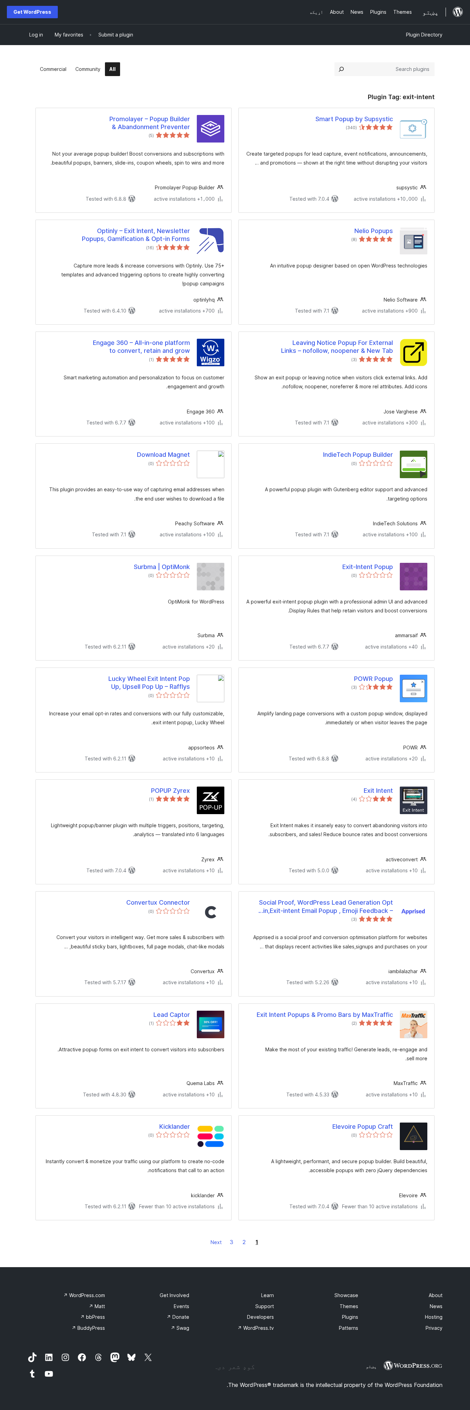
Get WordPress (32, 12)
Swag (180, 1328)
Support (264, 1306)
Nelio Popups (373, 230)
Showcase (346, 1295)
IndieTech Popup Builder (358, 454)
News (436, 1306)
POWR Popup (373, 678)
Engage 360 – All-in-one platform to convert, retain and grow (141, 346)
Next (216, 1242)
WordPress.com (84, 1295)
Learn (267, 1295)
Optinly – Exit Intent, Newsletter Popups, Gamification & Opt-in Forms (136, 234)
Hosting (433, 1317)
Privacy (434, 1328)
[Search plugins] (341, 69)
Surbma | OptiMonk (162, 566)
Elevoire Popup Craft (362, 1126)
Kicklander (174, 1126)
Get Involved (174, 1295)
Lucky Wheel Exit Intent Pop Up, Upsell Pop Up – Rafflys (149, 682)
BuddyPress (88, 1328)
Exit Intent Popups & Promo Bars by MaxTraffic (325, 1014)
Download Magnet (163, 454)
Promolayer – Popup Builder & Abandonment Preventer (149, 122)
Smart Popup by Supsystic (354, 119)
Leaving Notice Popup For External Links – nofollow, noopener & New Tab (337, 346)
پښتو (371, 1366)
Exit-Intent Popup (367, 566)
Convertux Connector (158, 902)
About (435, 1295)
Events (181, 1306)
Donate (178, 1317)
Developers (260, 1317)
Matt (97, 1306)
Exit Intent (378, 790)
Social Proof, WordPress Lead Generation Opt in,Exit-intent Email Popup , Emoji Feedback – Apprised (326, 907)
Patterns (348, 1328)
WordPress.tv (255, 1328)
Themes (349, 1306)
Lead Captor (171, 1014)
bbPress (92, 1317)
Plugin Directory (424, 35)
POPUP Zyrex (170, 790)
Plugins (350, 1317)
